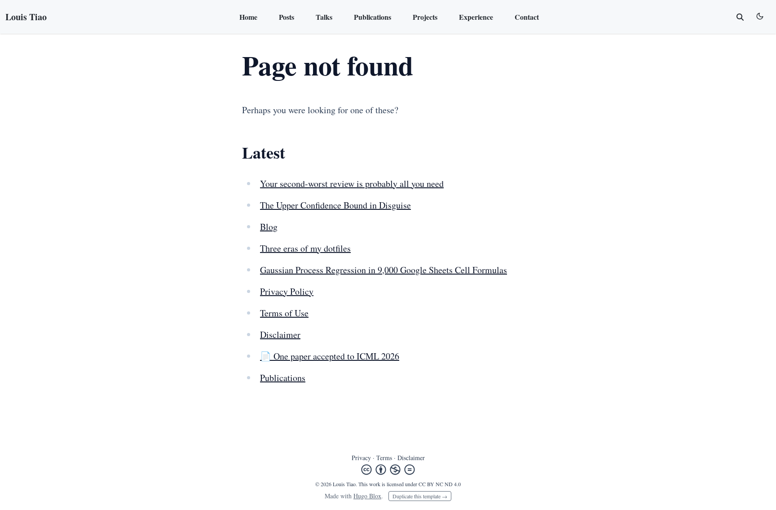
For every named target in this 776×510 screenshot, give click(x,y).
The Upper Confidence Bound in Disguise (335, 205)
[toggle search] (740, 17)
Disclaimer (280, 334)
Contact (527, 17)
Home (248, 17)
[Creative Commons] (388, 469)
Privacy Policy (286, 291)
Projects (425, 17)
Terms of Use (284, 313)
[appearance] (759, 16)
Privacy (361, 457)
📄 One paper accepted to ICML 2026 (329, 356)
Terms (384, 457)
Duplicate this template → (419, 496)
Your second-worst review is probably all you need (352, 183)
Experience (476, 17)
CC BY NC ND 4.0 (440, 484)
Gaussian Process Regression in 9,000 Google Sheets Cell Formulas (383, 270)
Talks (324, 17)
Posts (286, 17)
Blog (269, 227)
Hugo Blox (367, 496)
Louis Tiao (26, 16)
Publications (372, 17)
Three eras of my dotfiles (305, 248)
